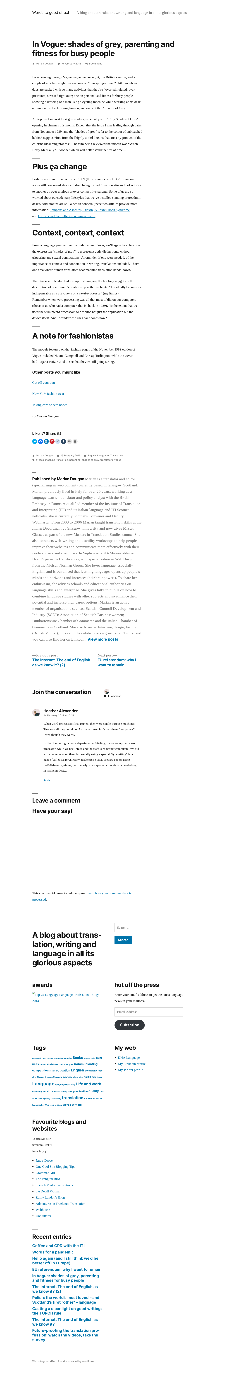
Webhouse (43, 1210)
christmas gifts (66, 1064)
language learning (65, 1084)
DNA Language (129, 1057)
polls (70, 1091)
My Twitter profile (130, 1070)
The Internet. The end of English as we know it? (65, 1322)
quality (93, 1091)
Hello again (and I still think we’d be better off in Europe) (65, 1260)
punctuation (80, 1091)
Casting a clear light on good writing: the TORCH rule (67, 1311)
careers (43, 1064)
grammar (67, 1077)
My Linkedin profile (132, 1064)
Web (47, 1105)
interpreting (78, 1077)
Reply (46, 780)
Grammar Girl (45, 1173)
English (92, 455)
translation (72, 1097)
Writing (77, 1104)
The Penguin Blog (48, 1179)
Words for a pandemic (53, 1252)
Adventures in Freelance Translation (60, 1203)
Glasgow (40, 1077)
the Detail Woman (48, 1191)
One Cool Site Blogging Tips (55, 1166)
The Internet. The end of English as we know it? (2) (65, 1289)
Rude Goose (44, 1160)
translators (106, 459)
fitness (40, 459)
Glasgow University (53, 1077)
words (67, 1104)
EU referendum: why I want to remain (66, 1269)
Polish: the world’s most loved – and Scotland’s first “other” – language (65, 1300)
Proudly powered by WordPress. (76, 1361)
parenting (75, 459)
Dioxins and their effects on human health (66, 216)
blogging (68, 1058)
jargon (99, 1077)
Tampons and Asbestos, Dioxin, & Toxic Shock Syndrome (90, 210)
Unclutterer (43, 1216)
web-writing (56, 1105)
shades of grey (90, 459)
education (63, 1070)
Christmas (52, 1064)
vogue (117, 459)
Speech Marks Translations (54, 1185)
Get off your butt (43, 382)
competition (40, 1070)
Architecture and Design (53, 1058)
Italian (87, 1076)
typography (38, 1105)
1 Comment (95, 63)
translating (56, 1098)
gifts (34, 1077)
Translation (116, 455)
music (46, 1091)
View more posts (102, 639)
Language (103, 455)
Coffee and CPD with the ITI (58, 1245)
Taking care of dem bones (49, 405)
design (52, 1071)
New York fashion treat (48, 393)
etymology (91, 1070)
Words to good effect (50, 12)
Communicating (86, 1064)
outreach (55, 1091)
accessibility (37, 1058)
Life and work (88, 1084)
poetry (64, 1091)
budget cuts (89, 1058)
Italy (94, 1077)
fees (100, 1070)
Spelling (46, 1098)
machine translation (56, 459)
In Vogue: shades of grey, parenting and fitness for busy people (65, 1278)
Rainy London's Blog (50, 1197)
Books (78, 1058)
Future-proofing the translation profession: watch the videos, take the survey (66, 1335)
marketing (37, 1091)
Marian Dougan (44, 63)
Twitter (99, 1098)
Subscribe (129, 1025)
